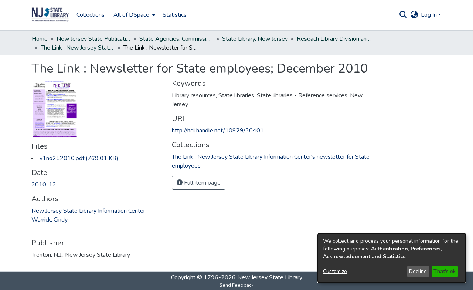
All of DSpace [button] (131, 15)
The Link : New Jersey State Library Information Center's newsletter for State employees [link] (78, 48)
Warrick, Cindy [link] (49, 220)
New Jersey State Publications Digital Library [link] (93, 39)
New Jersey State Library (269, 277)
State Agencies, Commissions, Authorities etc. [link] (176, 39)
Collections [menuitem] (90, 15)
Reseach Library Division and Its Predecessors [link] (334, 39)
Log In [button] (429, 15)
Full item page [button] (202, 183)
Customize (335, 271)
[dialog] (392, 258)
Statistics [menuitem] (175, 15)
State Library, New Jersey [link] (255, 39)
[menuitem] (133, 15)
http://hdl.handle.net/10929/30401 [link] (218, 131)
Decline (418, 271)
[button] (50, 14)
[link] (79, 158)
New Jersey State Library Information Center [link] (88, 211)
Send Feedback (236, 285)
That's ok (444, 271)
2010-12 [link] (43, 185)
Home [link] (40, 39)
